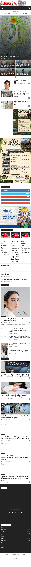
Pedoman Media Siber (15, 532)
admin (2, 35)
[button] (28, 8)
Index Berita (7, 530)
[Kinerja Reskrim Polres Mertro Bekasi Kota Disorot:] (4, 324)
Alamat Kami (24, 530)
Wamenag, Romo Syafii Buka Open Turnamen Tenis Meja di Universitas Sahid (21, 69)
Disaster (2, 521)
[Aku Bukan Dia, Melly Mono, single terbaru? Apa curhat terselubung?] (15, 279)
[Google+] (15, 488)
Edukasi (2, 514)
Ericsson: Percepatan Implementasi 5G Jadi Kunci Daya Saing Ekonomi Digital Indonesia (15, 351)
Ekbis (2, 519)
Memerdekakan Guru (20, 56)
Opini (15, 58)
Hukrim (2, 523)
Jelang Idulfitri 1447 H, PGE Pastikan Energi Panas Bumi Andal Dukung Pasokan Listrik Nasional (19, 306)
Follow (27, 170)
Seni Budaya (3, 293)
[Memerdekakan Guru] (7, 61)
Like (28, 166)
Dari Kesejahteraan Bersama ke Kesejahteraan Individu (21, 78)
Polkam (2, 512)
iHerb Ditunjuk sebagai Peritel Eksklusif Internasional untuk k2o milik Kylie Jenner (19, 327)
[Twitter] (12, 488)
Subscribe (27, 179)
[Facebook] (9, 488)
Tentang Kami (13, 530)
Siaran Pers (3, 348)
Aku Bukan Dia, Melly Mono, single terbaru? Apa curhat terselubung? (15, 296)
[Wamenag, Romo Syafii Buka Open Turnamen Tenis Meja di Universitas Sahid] (7, 70)
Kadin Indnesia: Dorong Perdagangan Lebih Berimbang (25, 223)
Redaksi (18, 530)
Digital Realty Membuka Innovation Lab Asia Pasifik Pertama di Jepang (15, 393)
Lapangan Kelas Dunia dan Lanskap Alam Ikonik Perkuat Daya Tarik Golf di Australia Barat (14, 454)
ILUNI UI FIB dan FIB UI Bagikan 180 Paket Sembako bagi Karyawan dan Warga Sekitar (19, 313)
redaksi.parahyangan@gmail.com (17, 484)
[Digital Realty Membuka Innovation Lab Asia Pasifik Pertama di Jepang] (15, 385)
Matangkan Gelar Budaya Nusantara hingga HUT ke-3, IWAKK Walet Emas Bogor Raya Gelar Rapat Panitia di (15, 228)
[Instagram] (18, 488)
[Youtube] (21, 488)
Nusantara (16, 72)
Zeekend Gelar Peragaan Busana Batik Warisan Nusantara (5, 224)
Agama (2, 27)
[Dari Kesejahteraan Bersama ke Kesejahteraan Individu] (7, 81)
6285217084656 (17, 485)
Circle (28, 173)
